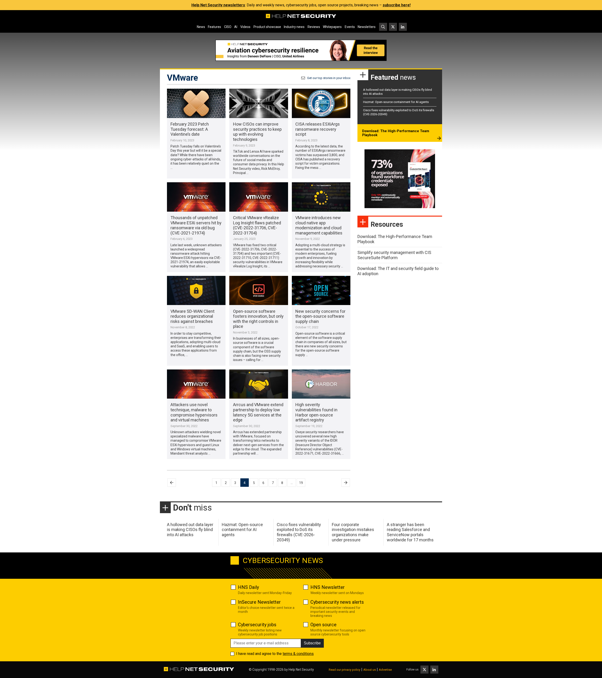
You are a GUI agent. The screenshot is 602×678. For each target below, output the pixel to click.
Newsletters (367, 27)
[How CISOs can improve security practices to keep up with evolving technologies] (258, 103)
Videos (245, 27)
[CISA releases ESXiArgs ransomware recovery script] (321, 103)
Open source (323, 624)
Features (214, 27)
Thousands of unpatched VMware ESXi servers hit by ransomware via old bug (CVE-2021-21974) (196, 225)
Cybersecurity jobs (257, 624)
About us (369, 669)
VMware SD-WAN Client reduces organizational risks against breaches (192, 316)
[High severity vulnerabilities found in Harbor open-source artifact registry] (321, 384)
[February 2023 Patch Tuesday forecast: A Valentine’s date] (196, 103)
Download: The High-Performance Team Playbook (395, 133)
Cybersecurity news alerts (337, 602)
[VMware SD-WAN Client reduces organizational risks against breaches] (196, 290)
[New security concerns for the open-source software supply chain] (321, 290)
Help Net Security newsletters (218, 5)
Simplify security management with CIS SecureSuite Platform (394, 255)
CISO (227, 27)
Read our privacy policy (344, 669)
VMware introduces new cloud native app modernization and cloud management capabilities (318, 225)
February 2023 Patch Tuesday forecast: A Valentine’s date (189, 129)
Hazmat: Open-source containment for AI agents (396, 102)
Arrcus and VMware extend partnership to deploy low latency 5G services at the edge (258, 412)
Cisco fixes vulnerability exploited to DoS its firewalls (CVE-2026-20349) (299, 532)
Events (350, 27)
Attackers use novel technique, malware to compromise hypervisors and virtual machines (194, 412)
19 (301, 483)
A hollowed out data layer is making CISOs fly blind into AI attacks (190, 529)
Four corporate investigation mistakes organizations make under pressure (353, 532)
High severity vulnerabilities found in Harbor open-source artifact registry (316, 412)
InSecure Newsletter (259, 602)
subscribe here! (397, 5)
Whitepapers (332, 27)
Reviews (314, 27)
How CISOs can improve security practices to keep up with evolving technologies (257, 132)
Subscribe (312, 643)
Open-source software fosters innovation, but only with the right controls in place (258, 319)
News (201, 27)
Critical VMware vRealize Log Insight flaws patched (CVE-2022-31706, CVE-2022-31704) (257, 225)
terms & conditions (298, 653)
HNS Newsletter (327, 587)
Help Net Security (301, 669)
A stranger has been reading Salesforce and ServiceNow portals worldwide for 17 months (410, 532)
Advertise (385, 669)
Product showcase (267, 27)
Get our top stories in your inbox (328, 77)
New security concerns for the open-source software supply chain (320, 316)
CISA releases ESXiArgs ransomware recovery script (317, 129)
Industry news (294, 27)
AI (235, 27)
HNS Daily (248, 587)
